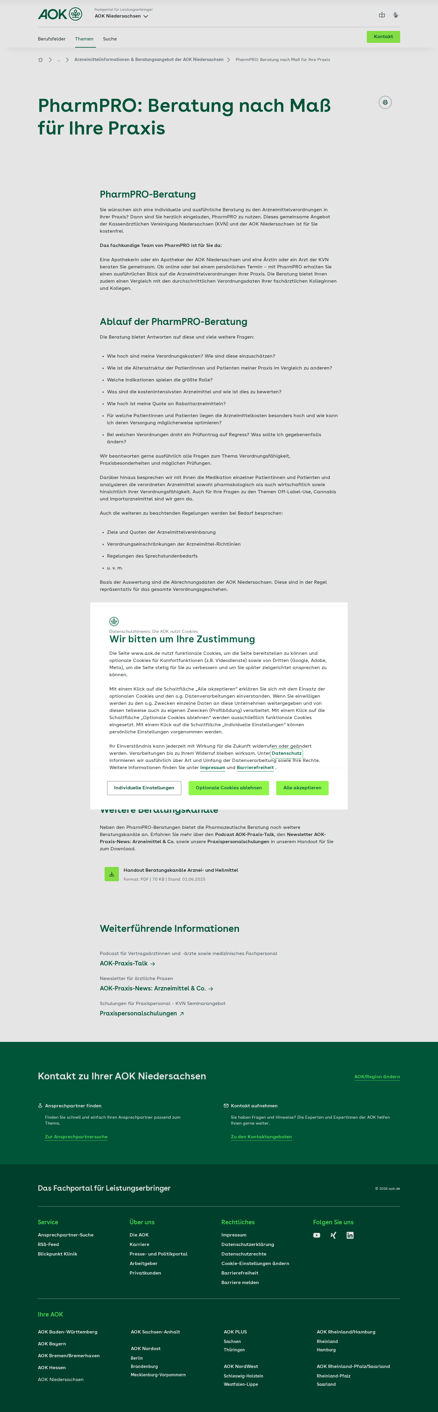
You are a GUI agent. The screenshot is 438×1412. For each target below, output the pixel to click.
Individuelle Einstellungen (144, 788)
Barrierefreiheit (255, 768)
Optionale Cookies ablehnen (229, 788)
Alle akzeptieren (302, 788)
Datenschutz (287, 753)
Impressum (212, 768)
